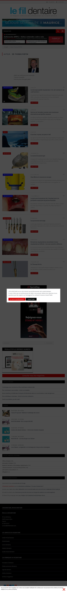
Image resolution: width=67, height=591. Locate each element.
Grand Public (31, 299)
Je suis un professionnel (17, 299)
